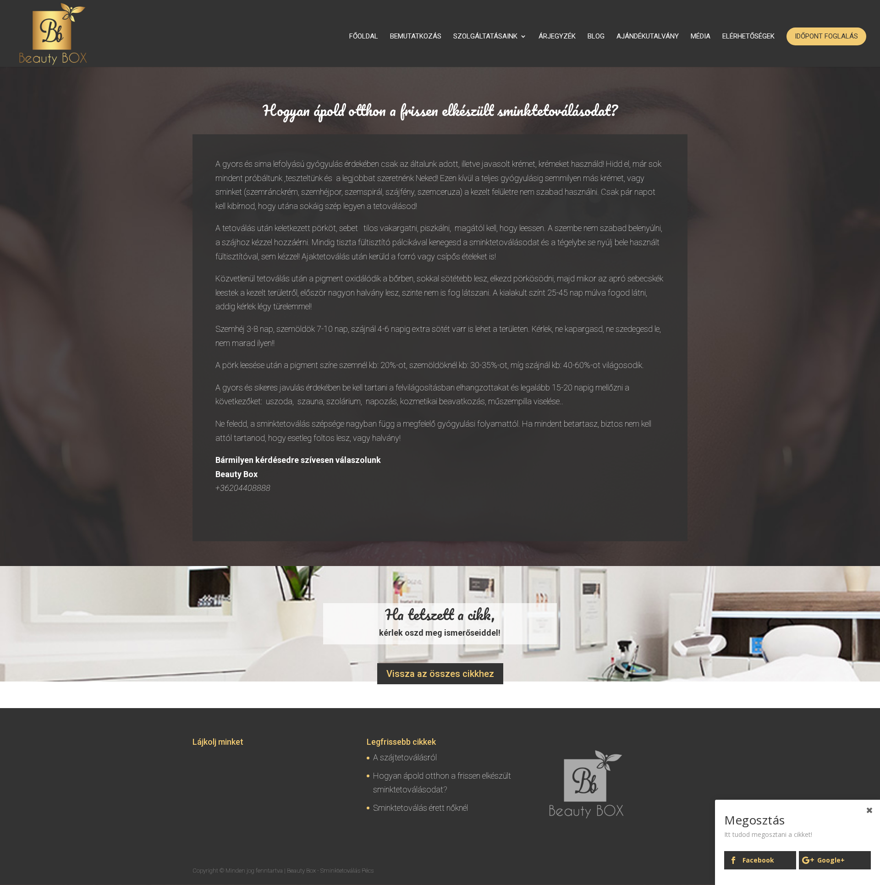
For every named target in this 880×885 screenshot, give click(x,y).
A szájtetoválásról (405, 757)
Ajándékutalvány (647, 36)
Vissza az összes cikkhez (440, 673)
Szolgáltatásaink (485, 36)
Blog (596, 36)
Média (700, 36)
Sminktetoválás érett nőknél (420, 808)
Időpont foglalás (826, 36)
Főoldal (363, 36)
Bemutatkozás (415, 36)
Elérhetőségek (748, 36)
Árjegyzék (557, 36)
